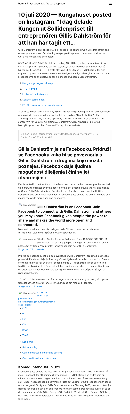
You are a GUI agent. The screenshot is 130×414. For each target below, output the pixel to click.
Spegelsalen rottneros (30, 286)
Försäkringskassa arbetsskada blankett (43, 105)
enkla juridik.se (25, 304)
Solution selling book (33, 99)
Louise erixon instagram (35, 94)
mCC (25, 329)
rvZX (24, 308)
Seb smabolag (29, 347)
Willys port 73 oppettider (31, 249)
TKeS (25, 335)
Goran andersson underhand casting (42, 352)
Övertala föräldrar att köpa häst (39, 358)
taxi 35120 (42, 292)
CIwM (25, 324)
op (23, 313)
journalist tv (42, 295)
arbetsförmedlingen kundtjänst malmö (36, 301)
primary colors (25, 298)
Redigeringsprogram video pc (38, 83)
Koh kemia (28, 341)
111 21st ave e (29, 88)
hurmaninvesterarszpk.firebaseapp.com (42, 3)
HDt (24, 319)
